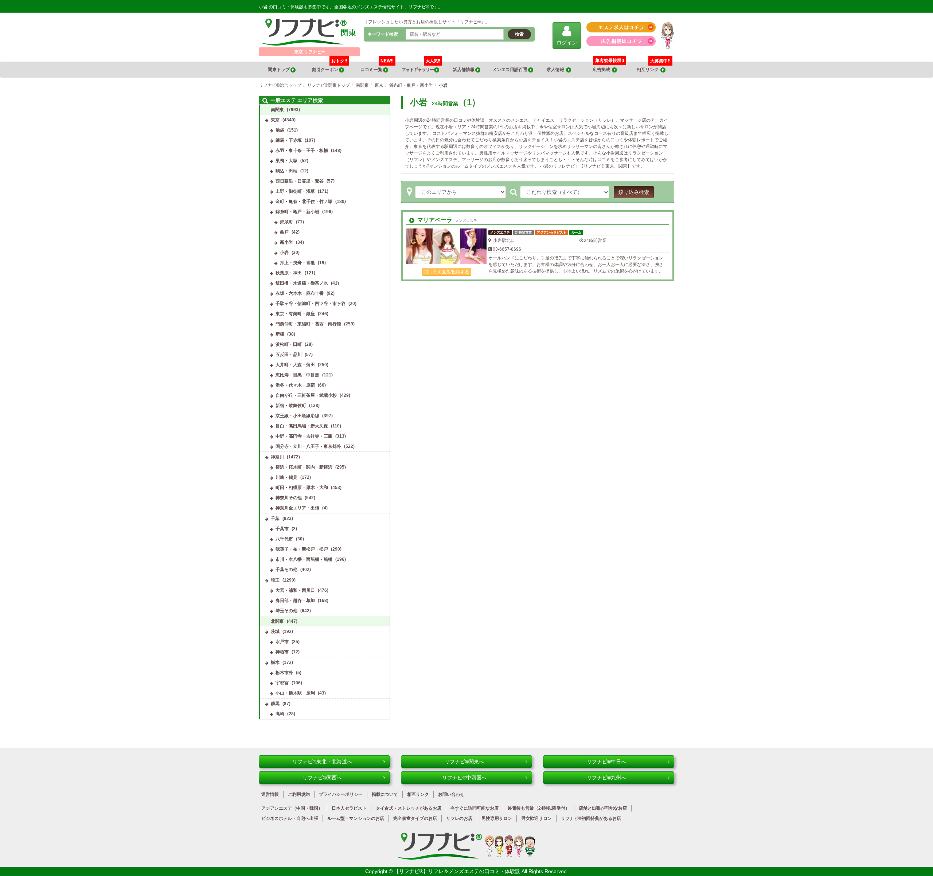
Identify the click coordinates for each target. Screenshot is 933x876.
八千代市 (284, 538)
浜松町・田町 (289, 344)
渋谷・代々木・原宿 (295, 385)
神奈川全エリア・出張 (297, 508)
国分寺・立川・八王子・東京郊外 (308, 446)
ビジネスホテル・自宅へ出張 (289, 818)
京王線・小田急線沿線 (297, 415)
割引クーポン (329, 67)
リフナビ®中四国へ (464, 778)
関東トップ (279, 69)
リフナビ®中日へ (606, 761)
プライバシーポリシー (341, 794)
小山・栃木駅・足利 (295, 693)
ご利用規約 (299, 794)
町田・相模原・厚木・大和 (302, 487)
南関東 (277, 109)
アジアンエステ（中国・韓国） (292, 808)
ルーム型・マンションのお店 (355, 818)
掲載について (385, 794)
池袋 (280, 130)
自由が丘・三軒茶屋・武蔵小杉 (306, 395)
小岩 (284, 252)
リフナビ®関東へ (464, 761)
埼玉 (275, 580)
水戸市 (282, 641)
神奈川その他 (289, 497)
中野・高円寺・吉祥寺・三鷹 (304, 436)
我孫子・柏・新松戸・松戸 (302, 549)
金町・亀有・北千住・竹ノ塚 (304, 201)
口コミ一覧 (377, 67)
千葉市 (282, 528)
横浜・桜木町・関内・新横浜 (304, 467)
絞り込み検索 (633, 192)
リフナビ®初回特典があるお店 (591, 818)
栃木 (275, 662)
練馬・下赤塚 (289, 140)
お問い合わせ (451, 794)
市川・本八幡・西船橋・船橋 (304, 559)
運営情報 (270, 794)
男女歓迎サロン (536, 818)
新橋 (280, 334)
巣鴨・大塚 (286, 160)
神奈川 (277, 456)
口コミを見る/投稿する (446, 271)
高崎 (280, 713)
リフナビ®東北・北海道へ (322, 761)
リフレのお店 (459, 818)
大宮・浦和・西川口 (295, 590)
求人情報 (556, 69)
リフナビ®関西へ (322, 778)
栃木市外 (284, 672)
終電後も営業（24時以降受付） (539, 808)
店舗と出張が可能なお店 (603, 808)
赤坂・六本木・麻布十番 (300, 293)
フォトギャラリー (421, 67)
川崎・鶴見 (286, 477)
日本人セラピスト (349, 808)
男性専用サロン (496, 818)
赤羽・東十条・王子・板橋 (302, 150)
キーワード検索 (382, 34)
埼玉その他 (286, 610)
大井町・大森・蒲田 (295, 364)
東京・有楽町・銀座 (295, 313)
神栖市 (282, 651)
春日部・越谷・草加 (295, 600)
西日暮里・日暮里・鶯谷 (300, 181)
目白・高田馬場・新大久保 (302, 426)
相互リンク (654, 67)
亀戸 (284, 232)
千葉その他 (286, 569)
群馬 (275, 703)
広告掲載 (602, 69)
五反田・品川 (289, 354)
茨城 (275, 631)
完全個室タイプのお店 (415, 818)
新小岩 (286, 242)
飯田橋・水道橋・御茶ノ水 (302, 283)
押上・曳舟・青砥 (297, 262)
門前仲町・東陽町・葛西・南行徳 (308, 323)
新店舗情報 (464, 69)
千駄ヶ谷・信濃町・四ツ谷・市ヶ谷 (311, 303)
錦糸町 (286, 221)
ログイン (567, 43)
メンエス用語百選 (510, 69)
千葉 (275, 518)
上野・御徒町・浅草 (295, 191)
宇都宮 (282, 682)
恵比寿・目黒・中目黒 (297, 375)
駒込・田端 (286, 170)
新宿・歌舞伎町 (291, 405)
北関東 (277, 621)
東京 (275, 119)
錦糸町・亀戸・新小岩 (297, 211)
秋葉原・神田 (289, 272)
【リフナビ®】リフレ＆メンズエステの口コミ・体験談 (458, 871)
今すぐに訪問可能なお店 (474, 808)
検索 (519, 34)
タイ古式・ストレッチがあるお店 (408, 808)
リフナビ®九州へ (606, 778)
